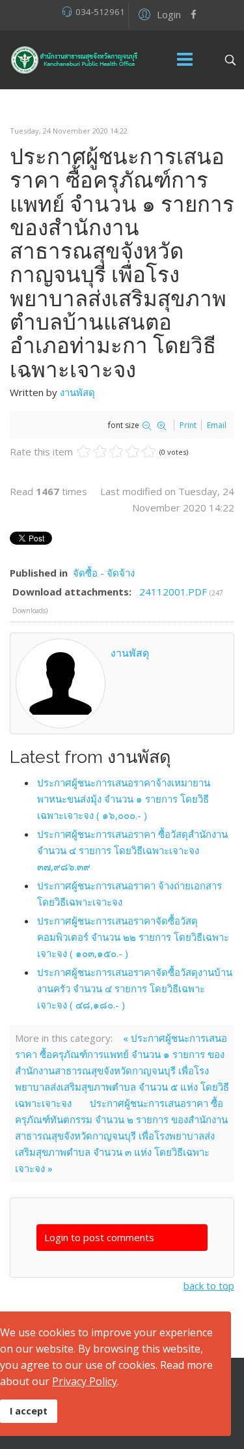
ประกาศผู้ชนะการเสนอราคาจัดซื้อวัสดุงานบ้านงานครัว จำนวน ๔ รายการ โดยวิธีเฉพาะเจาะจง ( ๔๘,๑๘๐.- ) (134, 988)
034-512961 (100, 12)
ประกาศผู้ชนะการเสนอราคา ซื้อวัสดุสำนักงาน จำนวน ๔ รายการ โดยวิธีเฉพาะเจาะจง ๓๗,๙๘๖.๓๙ (132, 850)
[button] (157, 14)
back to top (208, 1285)
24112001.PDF (174, 591)
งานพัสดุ (77, 392)
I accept (28, 1411)
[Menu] (185, 60)
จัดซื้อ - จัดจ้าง (104, 572)
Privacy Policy (84, 1381)
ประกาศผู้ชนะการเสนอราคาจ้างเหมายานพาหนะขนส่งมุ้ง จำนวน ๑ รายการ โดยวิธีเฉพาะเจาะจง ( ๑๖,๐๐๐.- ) (123, 799)
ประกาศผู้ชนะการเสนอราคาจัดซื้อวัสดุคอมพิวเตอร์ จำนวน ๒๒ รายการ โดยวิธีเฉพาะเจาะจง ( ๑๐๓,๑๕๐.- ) (133, 937)
